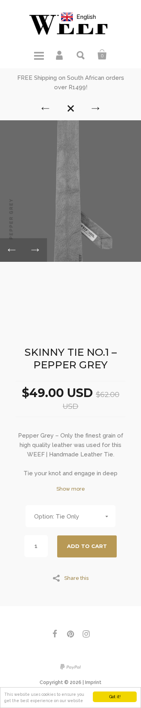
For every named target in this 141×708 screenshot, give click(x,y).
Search (81, 55)
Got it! (115, 696)
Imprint (93, 682)
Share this (76, 578)
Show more (70, 488)
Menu (39, 55)
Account (60, 55)
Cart (102, 55)
